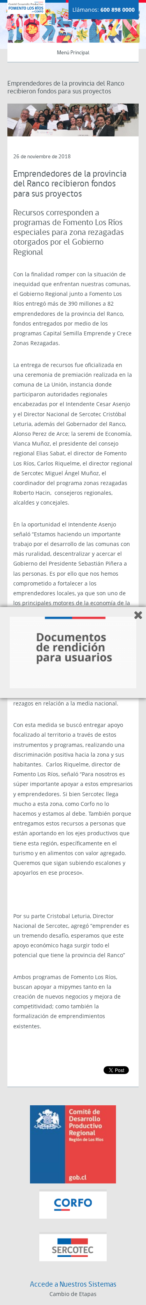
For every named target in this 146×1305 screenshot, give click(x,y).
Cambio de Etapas (73, 1294)
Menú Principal (73, 53)
